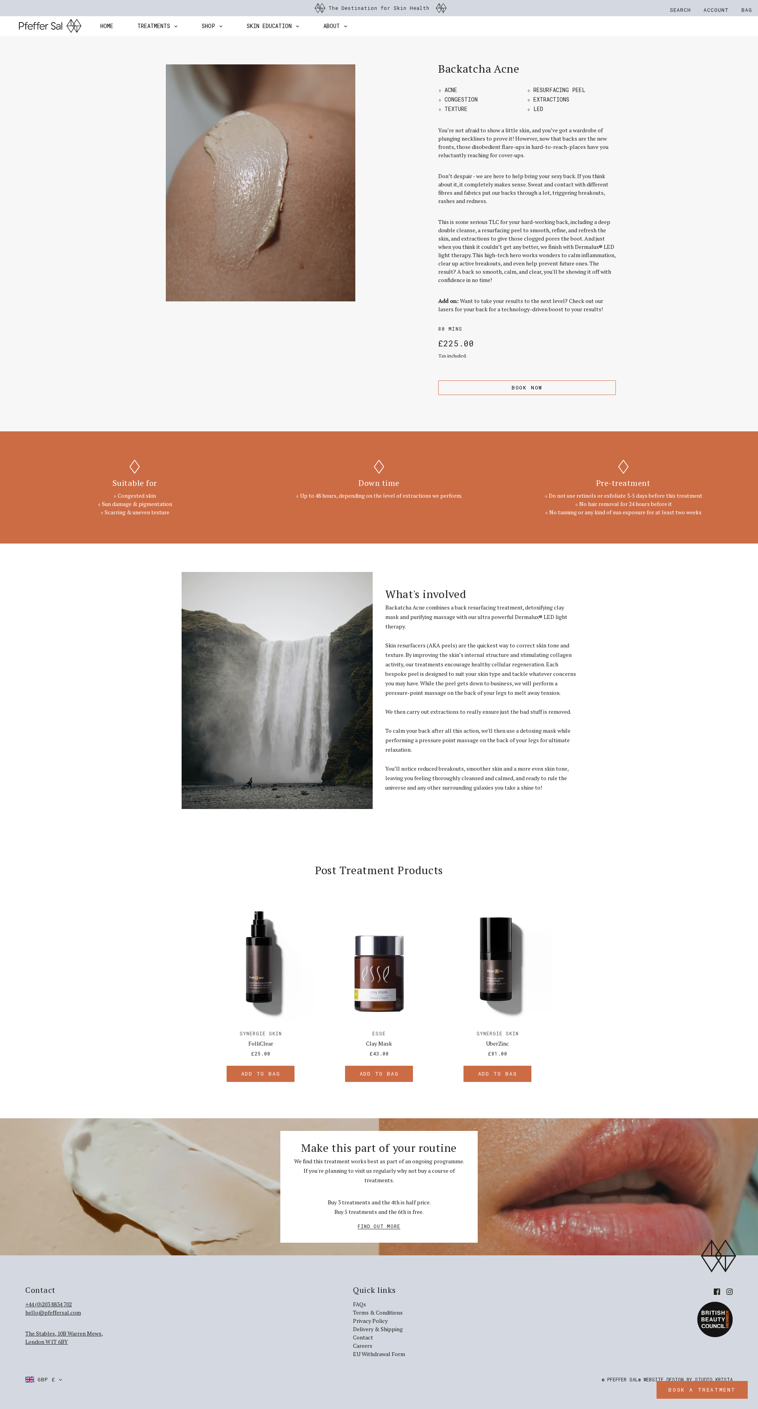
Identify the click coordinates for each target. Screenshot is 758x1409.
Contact (363, 1337)
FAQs (359, 1304)
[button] (43, 1379)
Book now (527, 387)
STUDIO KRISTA (714, 1379)
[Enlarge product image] (260, 182)
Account (716, 9)
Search (680, 9)
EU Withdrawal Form (379, 1354)
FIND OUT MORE (379, 1226)
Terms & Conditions (378, 1312)
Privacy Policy (370, 1320)
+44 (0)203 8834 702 (48, 1304)
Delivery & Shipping (378, 1329)
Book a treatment (702, 1389)
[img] (717, 1291)
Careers (362, 1345)
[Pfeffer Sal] (50, 26)
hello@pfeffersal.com (53, 1312)
